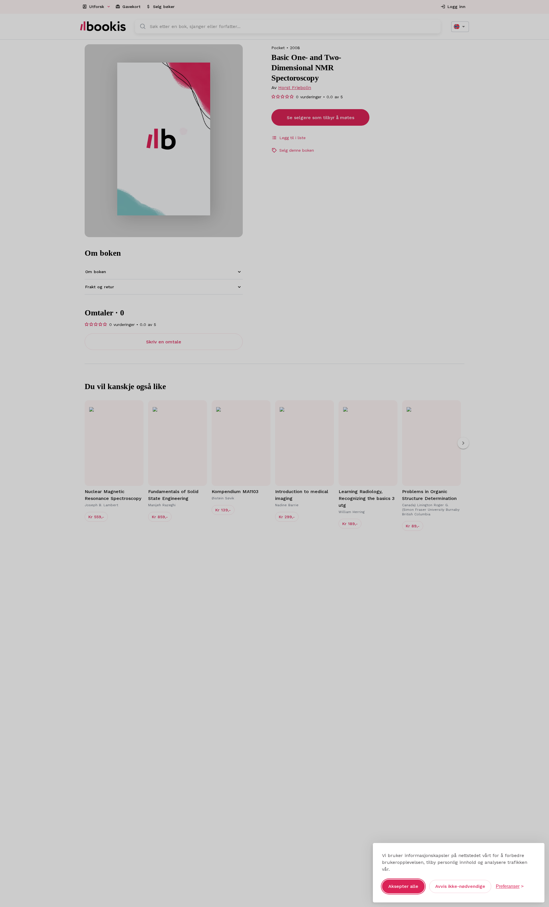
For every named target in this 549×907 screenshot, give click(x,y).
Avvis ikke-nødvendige (460, 886)
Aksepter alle (403, 886)
